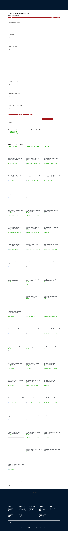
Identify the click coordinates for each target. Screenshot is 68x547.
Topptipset (22, 140)
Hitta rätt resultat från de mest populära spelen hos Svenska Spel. (21, 127)
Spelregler (42, 506)
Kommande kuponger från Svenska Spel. (16, 138)
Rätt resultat (22, 506)
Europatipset (32, 140)
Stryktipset (26, 140)
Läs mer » (10, 160)
